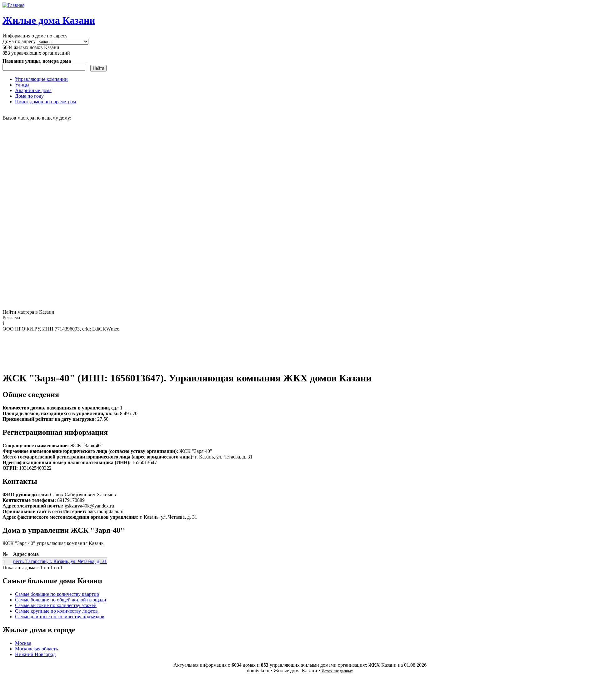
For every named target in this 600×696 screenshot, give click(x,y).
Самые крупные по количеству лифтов (56, 611)
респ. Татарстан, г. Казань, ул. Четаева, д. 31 (60, 561)
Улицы (22, 84)
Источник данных (337, 671)
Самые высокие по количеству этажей (56, 605)
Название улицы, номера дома (36, 61)
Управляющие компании (41, 79)
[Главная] (13, 5)
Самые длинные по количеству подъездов (59, 616)
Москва (23, 643)
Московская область (36, 648)
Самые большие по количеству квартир (57, 594)
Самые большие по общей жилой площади (60, 599)
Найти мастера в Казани (28, 312)
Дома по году (29, 96)
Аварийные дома (33, 90)
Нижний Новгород (35, 654)
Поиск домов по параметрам (45, 101)
